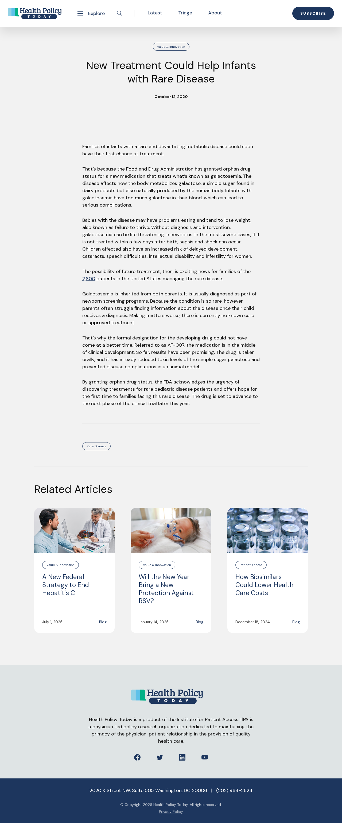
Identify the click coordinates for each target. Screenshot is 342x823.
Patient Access (251, 565)
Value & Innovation (171, 47)
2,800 (88, 278)
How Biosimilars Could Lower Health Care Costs (264, 585)
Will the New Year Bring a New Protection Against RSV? (166, 589)
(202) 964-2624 (234, 790)
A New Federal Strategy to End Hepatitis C (65, 585)
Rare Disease (96, 446)
